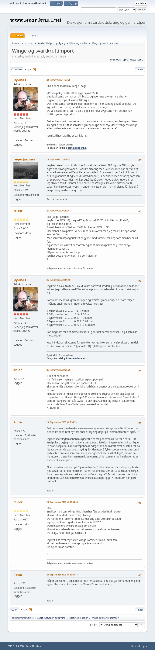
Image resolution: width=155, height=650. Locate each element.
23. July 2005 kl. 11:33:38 (58, 79)
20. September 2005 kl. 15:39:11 (62, 574)
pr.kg (59, 93)
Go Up (14, 609)
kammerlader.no (76, 147)
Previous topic (119, 59)
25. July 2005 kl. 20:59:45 (58, 279)
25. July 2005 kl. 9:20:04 (57, 210)
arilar (17, 370)
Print (140, 69)
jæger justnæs (24, 159)
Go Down (16, 69)
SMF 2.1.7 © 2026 (16, 646)
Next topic (136, 59)
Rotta (17, 422)
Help (133, 646)
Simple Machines (33, 646)
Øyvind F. (20, 80)
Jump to (94, 624)
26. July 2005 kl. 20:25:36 (58, 369)
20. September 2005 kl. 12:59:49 (62, 502)
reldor (17, 211)
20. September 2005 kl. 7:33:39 (61, 422)
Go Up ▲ (142, 646)
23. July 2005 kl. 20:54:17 (58, 159)
